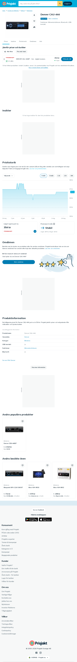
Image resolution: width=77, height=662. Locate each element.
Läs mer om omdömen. (52, 248)
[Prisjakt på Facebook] (36, 653)
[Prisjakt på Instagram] (40, 653)
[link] (14, 434)
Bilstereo (29, 10)
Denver (26, 337)
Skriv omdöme (53, 19)
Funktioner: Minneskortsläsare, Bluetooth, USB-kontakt (56, 23)
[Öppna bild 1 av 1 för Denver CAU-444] (17, 25)
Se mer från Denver (8, 360)
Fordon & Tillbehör (13, 10)
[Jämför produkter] (34, 27)
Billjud (23, 10)
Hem (3, 10)
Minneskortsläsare (30, 348)
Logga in (67, 3)
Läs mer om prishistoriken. (38, 169)
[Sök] (60, 3)
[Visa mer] (4, 59)
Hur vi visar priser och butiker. (38, 67)
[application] (38, 199)
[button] (34, 15)
